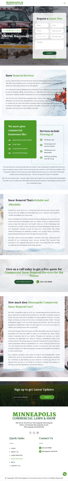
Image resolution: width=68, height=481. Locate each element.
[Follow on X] (34, 432)
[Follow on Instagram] (37, 432)
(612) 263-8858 (46, 282)
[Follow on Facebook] (30, 432)
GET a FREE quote (23, 282)
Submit (49, 53)
